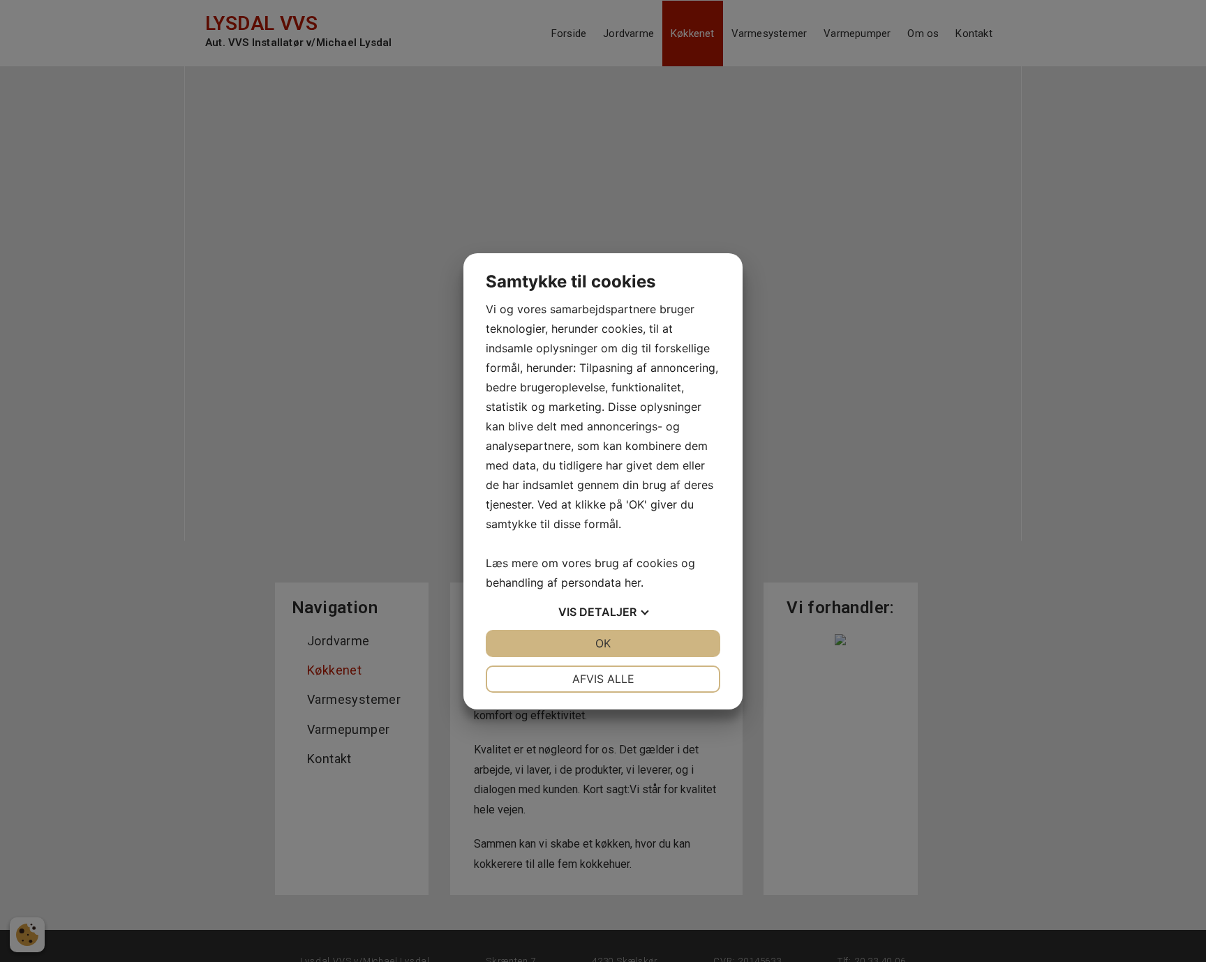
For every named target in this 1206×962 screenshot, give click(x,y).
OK (603, 643)
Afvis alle (603, 679)
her (633, 582)
